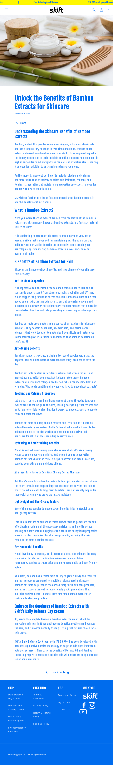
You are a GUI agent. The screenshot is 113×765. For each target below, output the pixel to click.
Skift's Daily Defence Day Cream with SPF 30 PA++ (42, 641)
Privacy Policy (40, 705)
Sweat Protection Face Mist (17, 729)
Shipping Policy (41, 724)
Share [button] (23, 123)
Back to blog (60, 672)
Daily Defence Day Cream (15, 696)
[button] (6, 9)
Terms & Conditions (38, 696)
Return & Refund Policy (42, 715)
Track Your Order (67, 695)
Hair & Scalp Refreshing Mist (16, 718)
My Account (64, 702)
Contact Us (64, 709)
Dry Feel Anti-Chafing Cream (16, 707)
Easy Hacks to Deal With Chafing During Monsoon (53, 472)
